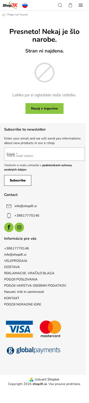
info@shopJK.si (25, 206)
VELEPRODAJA (15, 261)
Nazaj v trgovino (44, 108)
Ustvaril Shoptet (47, 379)
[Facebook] (9, 227)
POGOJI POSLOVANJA (21, 279)
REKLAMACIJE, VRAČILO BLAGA (29, 273)
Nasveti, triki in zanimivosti (24, 292)
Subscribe (18, 180)
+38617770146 (26, 215)
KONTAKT (11, 298)
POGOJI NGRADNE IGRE (22, 304)
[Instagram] (19, 227)
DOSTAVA (12, 267)
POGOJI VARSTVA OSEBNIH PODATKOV (35, 285)
